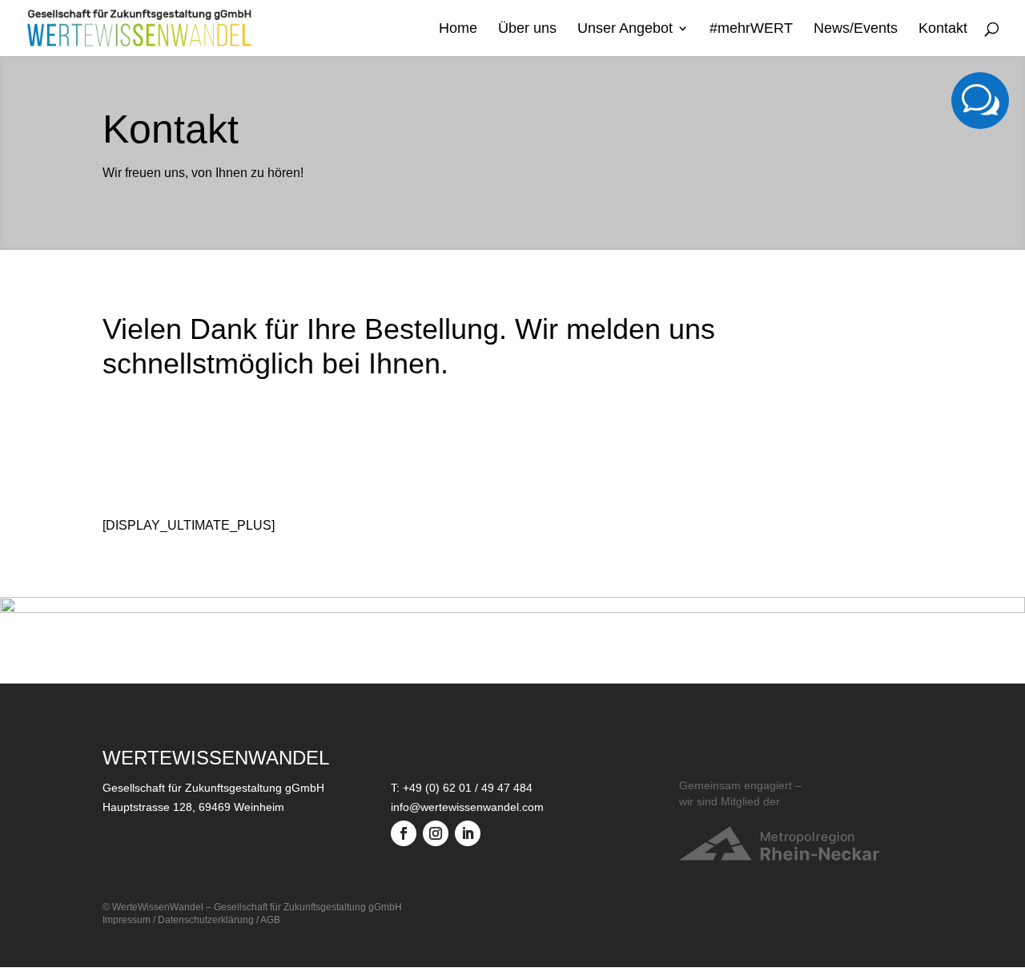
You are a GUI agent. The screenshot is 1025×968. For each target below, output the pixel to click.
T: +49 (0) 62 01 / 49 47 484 (462, 787)
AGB (270, 920)
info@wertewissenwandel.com (467, 807)
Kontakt (942, 29)
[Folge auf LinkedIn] (467, 833)
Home (458, 29)
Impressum (126, 920)
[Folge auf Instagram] (435, 833)
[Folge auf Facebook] (403, 833)
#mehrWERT (751, 29)
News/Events (856, 29)
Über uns (527, 29)
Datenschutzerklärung (206, 920)
